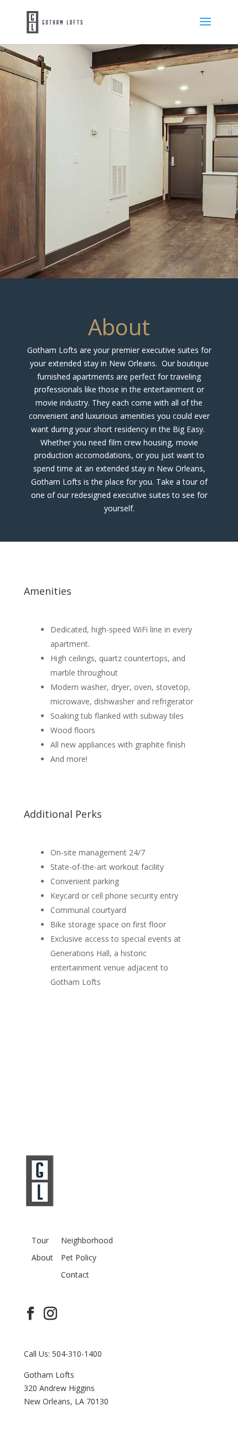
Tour (40, 1240)
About (42, 1257)
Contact (75, 1274)
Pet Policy (78, 1257)
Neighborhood (87, 1240)
